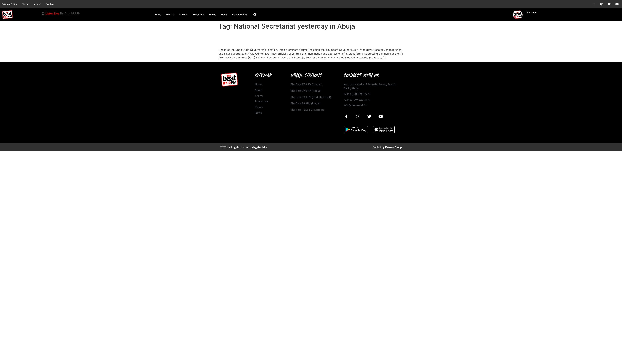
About (37, 4)
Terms (25, 4)
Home (158, 14)
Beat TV (170, 14)
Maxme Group (393, 147)
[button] (255, 14)
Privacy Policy (9, 4)
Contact (50, 4)
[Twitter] (609, 4)
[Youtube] (617, 4)
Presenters (198, 14)
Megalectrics (259, 147)
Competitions (239, 14)
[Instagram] (601, 4)
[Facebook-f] (594, 4)
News (224, 14)
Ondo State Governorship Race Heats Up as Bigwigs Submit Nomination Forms (307, 39)
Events (212, 14)
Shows (183, 14)
